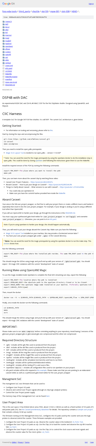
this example (42, 370)
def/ (6, 24)
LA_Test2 (45, 432)
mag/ (7, 38)
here (48, 396)
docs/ (7, 27)
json (92, 442)
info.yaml (8, 68)
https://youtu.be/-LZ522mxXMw (72, 187)
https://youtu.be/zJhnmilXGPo (42, 182)
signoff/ (8, 54)
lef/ (6, 32)
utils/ (7, 60)
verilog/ (8, 63)
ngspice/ (8, 43)
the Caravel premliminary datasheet (35, 409)
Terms (27, 442)
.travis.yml (9, 65)
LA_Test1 (13, 427)
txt (86, 442)
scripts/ (8, 52)
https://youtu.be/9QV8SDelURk (60, 184)
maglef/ (8, 41)
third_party (24, 11)
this (51, 130)
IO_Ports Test (78, 422)
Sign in (91, 4)
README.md (10, 85)
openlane (39, 160)
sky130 (44, 11)
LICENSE (8, 71)
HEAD (74, 11)
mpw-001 (54, 11)
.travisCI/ (8, 21)
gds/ (7, 30)
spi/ (6, 57)
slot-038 (65, 11)
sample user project (85, 409)
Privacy (20, 442)
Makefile (8, 74)
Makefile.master (11, 77)
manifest (8, 79)
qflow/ (7, 49)
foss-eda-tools (9, 11)
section (6, 243)
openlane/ (9, 46)
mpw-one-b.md (11, 82)
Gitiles (14, 442)
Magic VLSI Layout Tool (15, 153)
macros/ (8, 35)
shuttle (35, 11)
